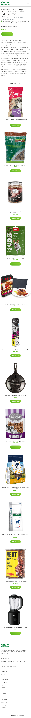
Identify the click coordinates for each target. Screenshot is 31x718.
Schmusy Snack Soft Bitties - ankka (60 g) (15, 119)
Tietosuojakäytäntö (6, 705)
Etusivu (3, 16)
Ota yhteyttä (4, 699)
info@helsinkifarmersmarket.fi (8, 666)
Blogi (2, 697)
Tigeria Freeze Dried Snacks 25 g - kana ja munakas (15, 350)
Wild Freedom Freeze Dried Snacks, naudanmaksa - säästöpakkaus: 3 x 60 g (15, 211)
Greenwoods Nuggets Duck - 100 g (15, 441)
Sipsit (15, 26)
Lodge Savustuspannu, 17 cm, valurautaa (15, 395)
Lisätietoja (7, 34)
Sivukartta (3, 707)
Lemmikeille (4, 682)
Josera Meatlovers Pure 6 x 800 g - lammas (15, 581)
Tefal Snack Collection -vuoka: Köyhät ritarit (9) (15, 304)
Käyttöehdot (4, 702)
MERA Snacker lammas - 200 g (15, 258)
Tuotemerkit (4, 687)
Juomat (3, 674)
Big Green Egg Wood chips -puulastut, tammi (15, 165)
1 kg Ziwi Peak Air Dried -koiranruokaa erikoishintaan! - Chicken (15, 487)
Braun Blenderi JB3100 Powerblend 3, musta (15, 627)
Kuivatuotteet (4, 677)
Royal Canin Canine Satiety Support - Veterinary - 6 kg (15, 535)
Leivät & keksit (4, 679)
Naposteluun (11, 26)
